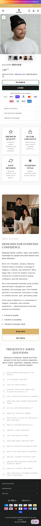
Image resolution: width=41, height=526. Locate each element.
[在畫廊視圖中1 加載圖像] (10, 58)
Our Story (20, 338)
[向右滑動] (37, 6)
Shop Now (20, 331)
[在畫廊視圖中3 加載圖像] (20, 58)
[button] (29, 10)
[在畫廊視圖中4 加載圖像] (25, 58)
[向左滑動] (3, 6)
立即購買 (20, 88)
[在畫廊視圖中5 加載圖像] (30, 58)
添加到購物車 (20, 82)
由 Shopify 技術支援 (20, 522)
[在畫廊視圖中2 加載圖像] (15, 58)
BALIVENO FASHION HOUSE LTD (20, 517)
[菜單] (3, 10)
